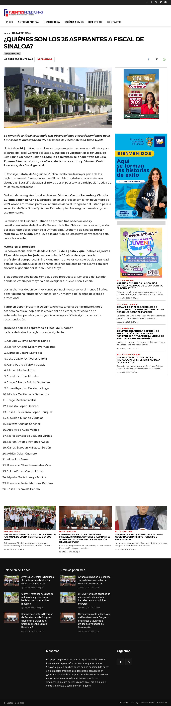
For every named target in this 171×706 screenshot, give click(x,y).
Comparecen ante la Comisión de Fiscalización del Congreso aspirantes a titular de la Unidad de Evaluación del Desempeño (140, 335)
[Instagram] (151, 2)
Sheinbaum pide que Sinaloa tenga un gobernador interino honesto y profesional (139, 537)
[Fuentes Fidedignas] (23, 12)
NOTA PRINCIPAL (21, 33)
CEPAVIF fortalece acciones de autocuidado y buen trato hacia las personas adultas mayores (140, 309)
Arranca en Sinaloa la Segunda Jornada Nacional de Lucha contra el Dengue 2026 (140, 285)
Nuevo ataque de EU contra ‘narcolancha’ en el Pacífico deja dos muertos (138, 360)
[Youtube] (165, 2)
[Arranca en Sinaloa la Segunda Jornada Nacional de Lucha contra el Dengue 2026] (30, 518)
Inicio (7, 33)
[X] (156, 2)
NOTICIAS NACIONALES (129, 355)
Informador (44, 59)
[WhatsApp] (164, 59)
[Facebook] (147, 2)
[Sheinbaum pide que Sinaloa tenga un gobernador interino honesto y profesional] (141, 518)
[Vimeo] (161, 2)
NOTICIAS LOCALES (127, 304)
